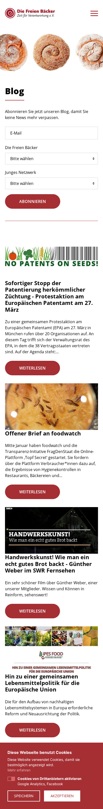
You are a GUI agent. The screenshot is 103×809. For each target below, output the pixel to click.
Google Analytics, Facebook (50, 781)
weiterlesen (32, 368)
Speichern (24, 796)
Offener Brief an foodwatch (43, 433)
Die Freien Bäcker (21, 147)
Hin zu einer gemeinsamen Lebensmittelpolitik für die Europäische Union (42, 682)
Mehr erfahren (19, 770)
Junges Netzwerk (20, 172)
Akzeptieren (62, 796)
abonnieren (32, 201)
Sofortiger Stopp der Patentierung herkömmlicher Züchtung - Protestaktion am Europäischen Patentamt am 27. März (49, 296)
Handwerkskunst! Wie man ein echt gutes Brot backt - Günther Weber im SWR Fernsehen (48, 563)
